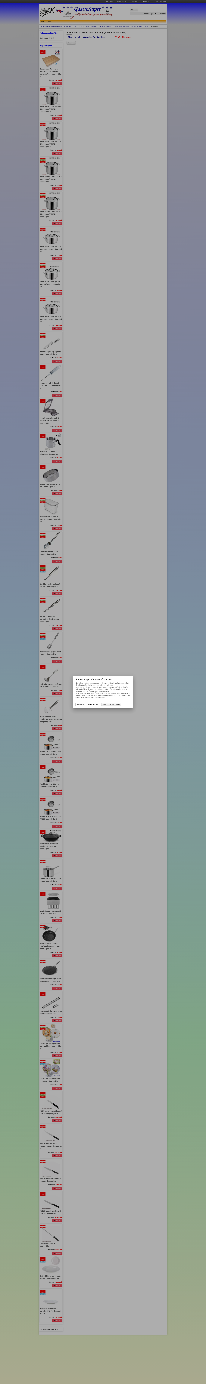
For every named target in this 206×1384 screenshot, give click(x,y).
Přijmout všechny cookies (111, 704)
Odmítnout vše (93, 704)
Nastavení (80, 704)
